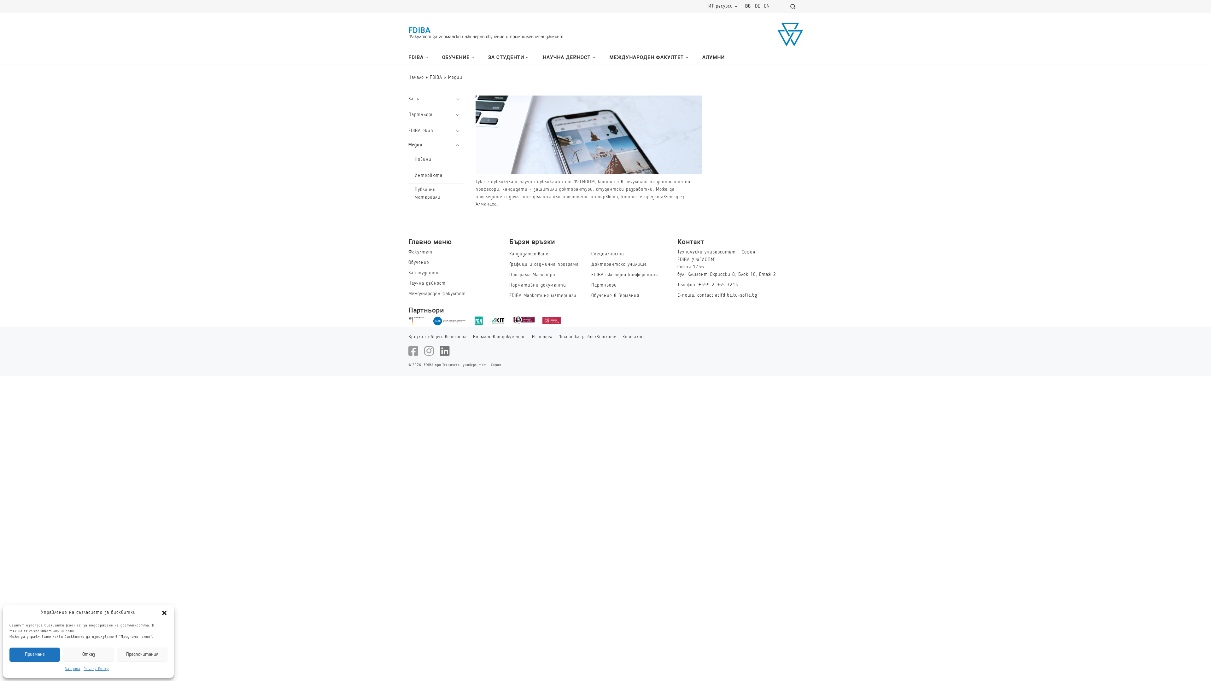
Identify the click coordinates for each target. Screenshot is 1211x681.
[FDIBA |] (790, 33)
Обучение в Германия (615, 295)
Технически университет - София (471, 365)
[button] (164, 613)
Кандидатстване (528, 254)
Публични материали (427, 193)
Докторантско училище (619, 264)
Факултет (420, 252)
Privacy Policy (96, 669)
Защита (72, 669)
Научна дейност (427, 283)
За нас (415, 99)
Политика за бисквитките (587, 337)
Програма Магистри (532, 274)
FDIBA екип (420, 130)
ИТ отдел (542, 337)
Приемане (35, 654)
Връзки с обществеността (437, 337)
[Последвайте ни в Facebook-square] (413, 350)
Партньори (421, 114)
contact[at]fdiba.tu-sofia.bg (727, 295)
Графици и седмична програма (544, 264)
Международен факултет (437, 293)
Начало (416, 77)
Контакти (634, 337)
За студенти (423, 273)
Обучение (418, 262)
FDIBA (419, 30)
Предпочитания (142, 654)
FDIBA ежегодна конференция (624, 274)
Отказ (88, 654)
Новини (423, 159)
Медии (415, 145)
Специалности (607, 254)
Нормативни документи (537, 285)
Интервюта (428, 175)
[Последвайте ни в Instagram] (429, 350)
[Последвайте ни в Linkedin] (445, 350)
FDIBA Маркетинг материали (542, 295)
